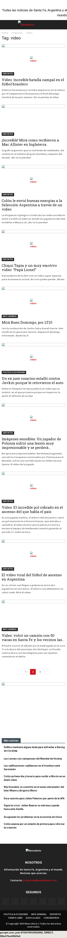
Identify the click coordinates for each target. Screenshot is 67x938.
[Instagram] (24, 901)
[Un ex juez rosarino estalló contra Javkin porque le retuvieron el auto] (33, 358)
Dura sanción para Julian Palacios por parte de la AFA (34, 798)
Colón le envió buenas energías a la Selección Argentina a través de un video (32, 205)
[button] (62, 24)
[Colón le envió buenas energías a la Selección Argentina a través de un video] (33, 180)
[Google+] (15, 901)
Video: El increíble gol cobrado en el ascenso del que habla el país (32, 509)
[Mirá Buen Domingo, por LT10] (33, 302)
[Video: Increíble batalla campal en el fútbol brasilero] (33, 59)
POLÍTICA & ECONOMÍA (14, 372)
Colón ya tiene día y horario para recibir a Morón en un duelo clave (34, 778)
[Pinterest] (42, 901)
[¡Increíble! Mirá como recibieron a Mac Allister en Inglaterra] (33, 120)
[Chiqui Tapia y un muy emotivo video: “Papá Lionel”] (33, 245)
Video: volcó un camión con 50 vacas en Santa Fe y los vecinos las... (33, 637)
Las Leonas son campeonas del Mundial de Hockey (33, 758)
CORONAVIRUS (51, 917)
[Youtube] (61, 901)
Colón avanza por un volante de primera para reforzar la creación (34, 826)
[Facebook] (5, 901)
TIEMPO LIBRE (15, 917)
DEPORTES (8, 73)
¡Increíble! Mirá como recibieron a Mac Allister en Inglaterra (30, 142)
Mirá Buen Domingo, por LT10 (27, 322)
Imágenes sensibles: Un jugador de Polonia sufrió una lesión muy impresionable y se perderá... (31, 443)
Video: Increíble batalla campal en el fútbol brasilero (33, 81)
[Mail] (33, 901)
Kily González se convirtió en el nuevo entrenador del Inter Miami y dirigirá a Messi (34, 789)
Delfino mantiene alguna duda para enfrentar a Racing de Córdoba (34, 749)
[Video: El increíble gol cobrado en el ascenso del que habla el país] (33, 487)
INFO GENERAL (10, 316)
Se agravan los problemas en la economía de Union (33, 817)
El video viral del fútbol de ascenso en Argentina (32, 577)
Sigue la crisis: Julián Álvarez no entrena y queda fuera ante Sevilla (31, 807)
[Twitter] (52, 901)
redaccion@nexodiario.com (40, 880)
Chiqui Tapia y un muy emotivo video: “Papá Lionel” (29, 267)
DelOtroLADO (33, 917)
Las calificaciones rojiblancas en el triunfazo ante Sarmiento (32, 767)
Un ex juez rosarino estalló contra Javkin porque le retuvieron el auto (32, 380)
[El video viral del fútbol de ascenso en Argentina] (33, 555)
